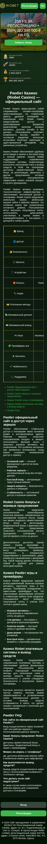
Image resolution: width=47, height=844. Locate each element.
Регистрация (29, 6)
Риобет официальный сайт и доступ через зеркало (22, 388)
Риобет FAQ (13, 410)
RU (42, 6)
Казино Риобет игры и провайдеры (25, 400)
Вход (23, 805)
